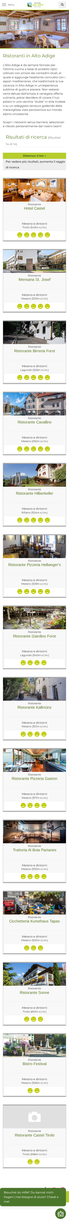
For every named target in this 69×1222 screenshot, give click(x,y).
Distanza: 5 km (34, 155)
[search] (62, 5)
